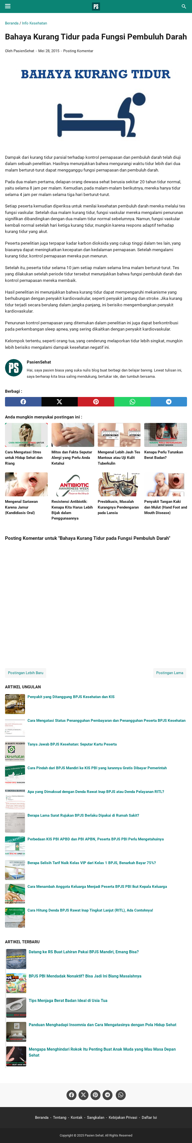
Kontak (76, 1117)
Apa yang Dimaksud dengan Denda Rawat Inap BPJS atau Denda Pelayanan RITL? (96, 791)
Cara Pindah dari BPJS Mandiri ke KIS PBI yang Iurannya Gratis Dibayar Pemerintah (97, 768)
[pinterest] (96, 401)
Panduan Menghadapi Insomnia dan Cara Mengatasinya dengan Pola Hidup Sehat (102, 1024)
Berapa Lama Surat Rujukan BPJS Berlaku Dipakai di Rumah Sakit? (83, 815)
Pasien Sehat (94, 1135)
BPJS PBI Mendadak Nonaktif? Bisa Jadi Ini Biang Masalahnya (85, 976)
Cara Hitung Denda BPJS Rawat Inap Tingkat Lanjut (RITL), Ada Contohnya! (90, 910)
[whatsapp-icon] (121, 1095)
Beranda (41, 1117)
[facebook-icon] (71, 1095)
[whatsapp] (132, 401)
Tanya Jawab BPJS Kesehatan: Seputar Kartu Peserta (72, 744)
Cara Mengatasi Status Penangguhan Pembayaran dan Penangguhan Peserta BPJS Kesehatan (107, 720)
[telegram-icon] (107, 1095)
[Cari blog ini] (184, 6)
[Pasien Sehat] (96, 6)
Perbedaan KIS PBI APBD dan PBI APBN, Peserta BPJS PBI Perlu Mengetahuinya (96, 839)
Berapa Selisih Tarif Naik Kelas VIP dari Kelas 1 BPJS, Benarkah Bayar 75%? (92, 863)
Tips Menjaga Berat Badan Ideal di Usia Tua (68, 1000)
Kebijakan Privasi (123, 1117)
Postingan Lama (169, 673)
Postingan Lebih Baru (25, 673)
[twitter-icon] (83, 1095)
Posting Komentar (78, 51)
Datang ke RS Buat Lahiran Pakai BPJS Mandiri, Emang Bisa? (84, 952)
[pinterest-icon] (95, 1095)
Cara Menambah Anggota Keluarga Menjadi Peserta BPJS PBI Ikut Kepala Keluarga (97, 886)
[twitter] (60, 401)
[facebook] (23, 401)
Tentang (59, 1117)
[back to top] (182, 1132)
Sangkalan (95, 1117)
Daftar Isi (149, 1117)
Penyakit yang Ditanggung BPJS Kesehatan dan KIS (71, 697)
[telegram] (168, 401)
